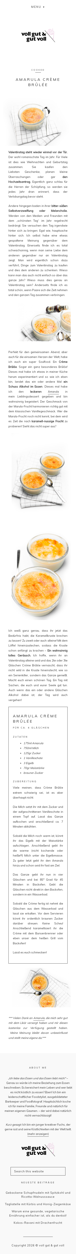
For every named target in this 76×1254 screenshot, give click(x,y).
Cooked (38, 70)
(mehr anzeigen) (38, 1134)
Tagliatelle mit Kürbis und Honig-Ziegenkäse (38, 1204)
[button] (38, 6)
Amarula (53, 391)
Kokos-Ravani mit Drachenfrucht (38, 1222)
